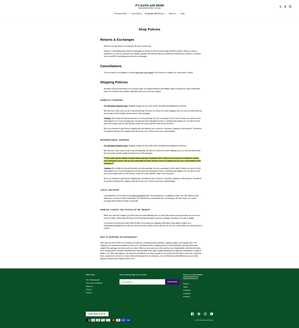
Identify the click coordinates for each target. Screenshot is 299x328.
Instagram (187, 290)
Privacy (89, 289)
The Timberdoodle (93, 280)
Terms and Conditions (94, 283)
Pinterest (186, 297)
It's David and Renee (206, 320)
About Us (89, 286)
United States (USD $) (96, 314)
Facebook (187, 293)
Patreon (186, 284)
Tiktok (185, 287)
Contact (89, 293)
